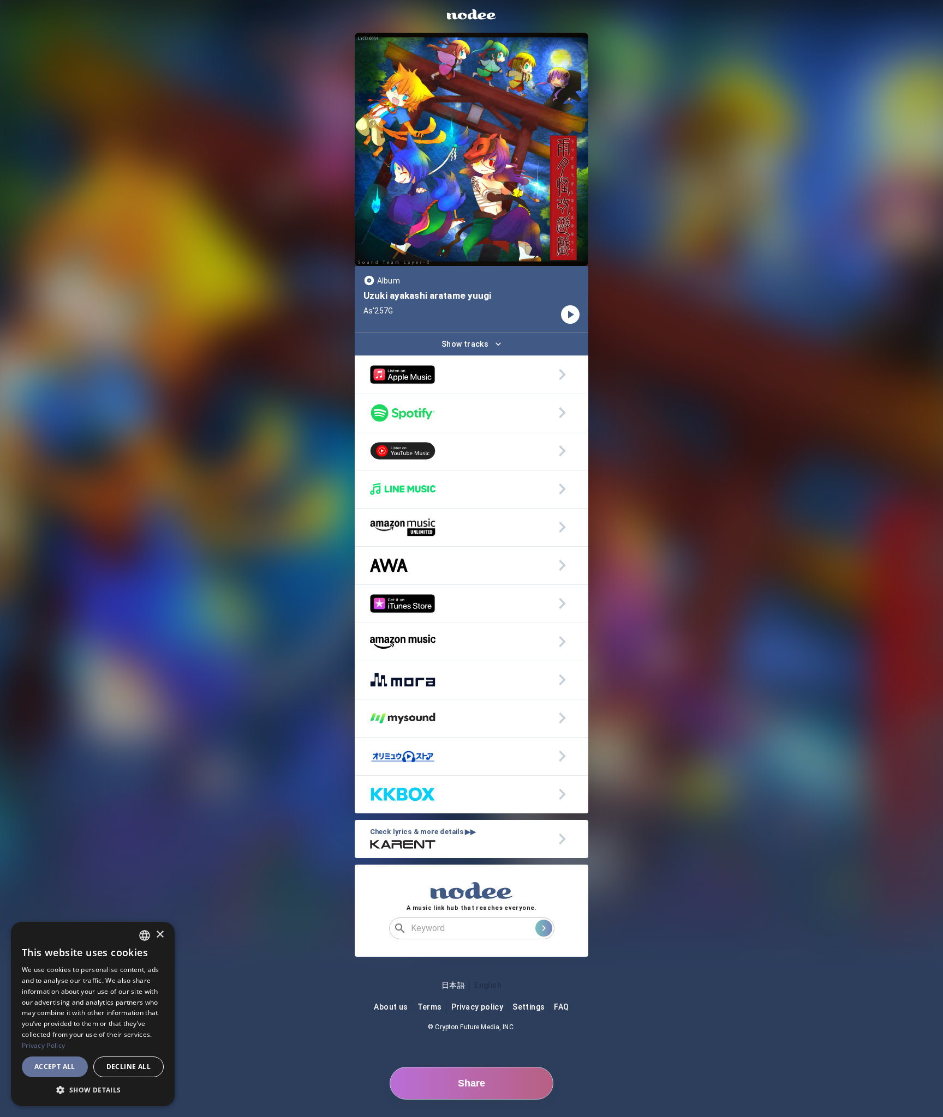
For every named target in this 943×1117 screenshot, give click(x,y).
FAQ (561, 1007)
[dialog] (93, 1014)
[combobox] (144, 935)
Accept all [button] (54, 1066)
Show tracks (464, 344)
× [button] (160, 935)
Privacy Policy (43, 1045)
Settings (528, 1007)
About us (391, 1007)
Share (471, 1083)
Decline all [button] (128, 1066)
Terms (429, 1007)
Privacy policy (477, 1007)
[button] (93, 1089)
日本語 (453, 985)
